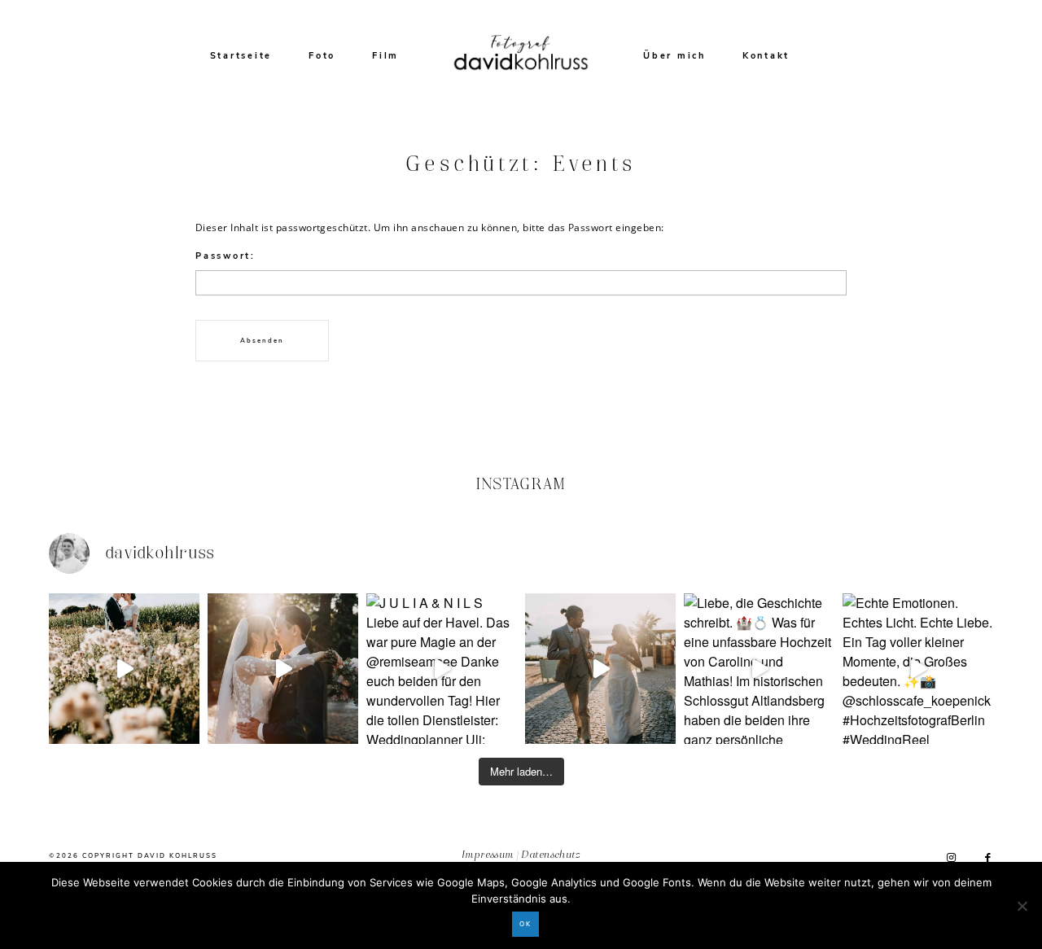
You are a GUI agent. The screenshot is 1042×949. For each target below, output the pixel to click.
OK (525, 924)
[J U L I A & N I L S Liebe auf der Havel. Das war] (441, 668)
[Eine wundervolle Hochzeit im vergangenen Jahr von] (283, 668)
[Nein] (1022, 906)
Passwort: (225, 256)
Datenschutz (551, 856)
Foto (322, 56)
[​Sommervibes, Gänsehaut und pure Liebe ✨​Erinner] (124, 668)
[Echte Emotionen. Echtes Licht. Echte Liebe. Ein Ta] (918, 668)
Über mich (674, 56)
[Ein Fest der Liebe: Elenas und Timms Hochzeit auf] (600, 668)
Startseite (241, 56)
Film (385, 56)
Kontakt (766, 56)
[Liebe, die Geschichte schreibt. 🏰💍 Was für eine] (759, 668)
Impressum (488, 856)
